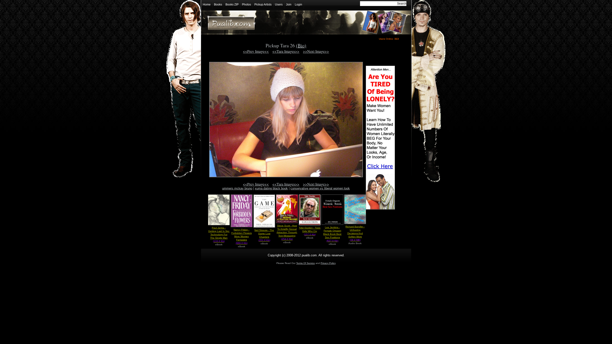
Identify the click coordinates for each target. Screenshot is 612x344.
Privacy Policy (328, 263)
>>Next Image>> (316, 51)
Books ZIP (232, 4)
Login (298, 4)
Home (207, 4)
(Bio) (301, 45)
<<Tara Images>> (285, 51)
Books (218, 4)
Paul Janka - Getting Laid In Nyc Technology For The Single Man (219, 234)
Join (288, 4)
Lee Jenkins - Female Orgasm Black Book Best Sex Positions (332, 234)
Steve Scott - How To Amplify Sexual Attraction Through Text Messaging (287, 232)
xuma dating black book (271, 188)
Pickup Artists (263, 4)
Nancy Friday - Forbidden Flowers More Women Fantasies (241, 236)
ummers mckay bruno (237, 188)
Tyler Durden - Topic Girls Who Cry (310, 231)
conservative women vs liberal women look (320, 188)
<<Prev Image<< (256, 51)
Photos (246, 4)
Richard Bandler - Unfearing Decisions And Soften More (355, 233)
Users (279, 4)
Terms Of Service (305, 263)
